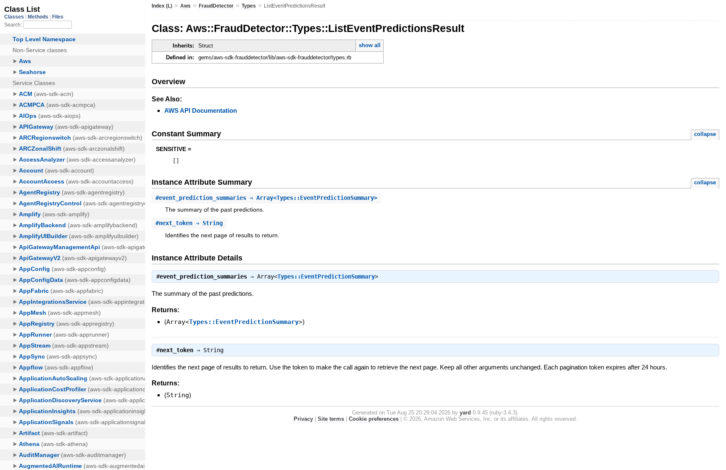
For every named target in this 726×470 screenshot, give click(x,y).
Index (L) (162, 6)
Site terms (331, 419)
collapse (705, 134)
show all (370, 45)
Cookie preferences (374, 419)
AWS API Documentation (200, 110)
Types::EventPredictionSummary (326, 276)
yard (465, 412)
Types (249, 6)
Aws (185, 6)
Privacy (303, 419)
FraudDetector (216, 6)
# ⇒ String (189, 223)
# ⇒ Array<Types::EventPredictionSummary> (266, 197)
